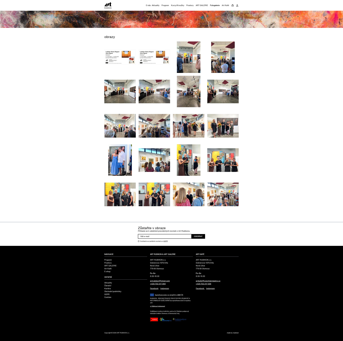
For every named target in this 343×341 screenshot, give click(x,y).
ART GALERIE (202, 5)
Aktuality (155, 5)
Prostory (190, 5)
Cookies (107, 297)
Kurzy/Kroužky (177, 5)
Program (165, 5)
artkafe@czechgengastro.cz (208, 281)
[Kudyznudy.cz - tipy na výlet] (179, 319)
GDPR (165, 241)
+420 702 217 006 (203, 284)
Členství (107, 286)
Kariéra (107, 288)
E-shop (107, 271)
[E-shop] (233, 5)
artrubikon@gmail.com (160, 281)
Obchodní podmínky (112, 291)
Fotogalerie (215, 5)
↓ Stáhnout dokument (157, 306)
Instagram (164, 288)
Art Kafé (225, 5)
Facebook (154, 288)
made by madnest (233, 332)
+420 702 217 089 (158, 284)
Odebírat (198, 236)
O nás (148, 5)
